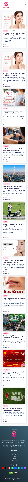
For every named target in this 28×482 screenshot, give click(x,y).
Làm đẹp (5, 30)
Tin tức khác (6, 183)
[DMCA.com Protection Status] (14, 472)
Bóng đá (5, 221)
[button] (5, 44)
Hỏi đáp (5, 108)
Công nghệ (5, 146)
